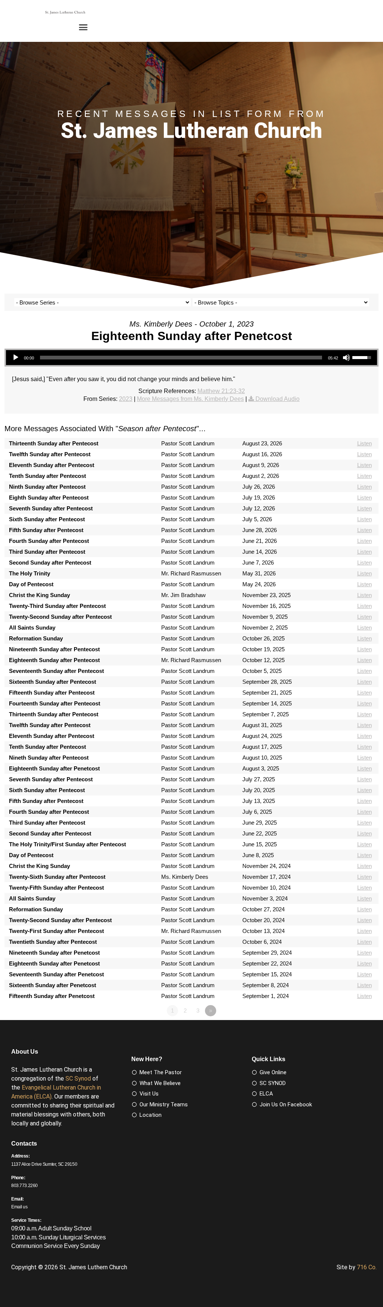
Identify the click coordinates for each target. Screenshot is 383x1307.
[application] (191, 357)
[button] (83, 27)
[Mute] (346, 357)
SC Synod (78, 1078)
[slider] (181, 357)
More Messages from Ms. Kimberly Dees (190, 399)
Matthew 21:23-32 (221, 391)
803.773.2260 (24, 1185)
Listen (364, 443)
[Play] (15, 357)
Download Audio (277, 399)
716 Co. (367, 1267)
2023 (125, 399)
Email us (19, 1206)
